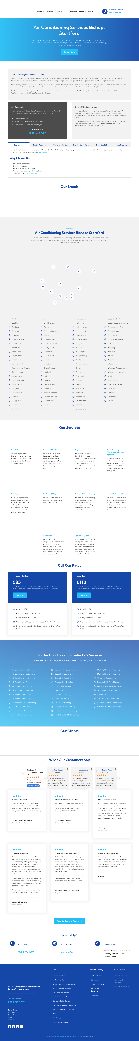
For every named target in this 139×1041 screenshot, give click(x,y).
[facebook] (9, 1026)
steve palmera (83, 770)
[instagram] (13, 1026)
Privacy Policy (76, 1036)
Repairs (78, 450)
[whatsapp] (21, 1026)
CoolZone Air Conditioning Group (60, 1036)
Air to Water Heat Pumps (117, 494)
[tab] (19, 144)
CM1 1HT (11, 1020)
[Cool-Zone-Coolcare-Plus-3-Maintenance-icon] (23, 969)
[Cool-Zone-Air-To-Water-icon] (112, 482)
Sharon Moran (107, 770)
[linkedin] (17, 1026)
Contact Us (67, 951)
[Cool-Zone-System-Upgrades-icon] (80, 438)
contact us (105, 91)
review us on (32, 786)
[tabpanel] (69, 162)
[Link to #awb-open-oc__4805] (54, 943)
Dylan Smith (58, 770)
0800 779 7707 (116, 12)
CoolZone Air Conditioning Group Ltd (35, 772)
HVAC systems (42, 152)
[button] (42, 280)
